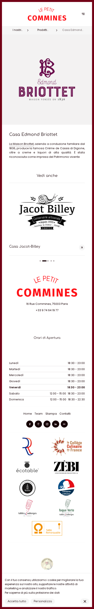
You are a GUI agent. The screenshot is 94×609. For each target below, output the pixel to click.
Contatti (65, 413)
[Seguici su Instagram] (47, 424)
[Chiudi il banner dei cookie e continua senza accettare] (84, 601)
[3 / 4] (51, 261)
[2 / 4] (45, 261)
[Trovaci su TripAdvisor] (64, 424)
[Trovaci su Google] (38, 424)
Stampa (51, 413)
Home (27, 413)
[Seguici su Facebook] (29, 424)
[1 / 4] (40, 261)
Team (39, 413)
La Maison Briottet (21, 144)
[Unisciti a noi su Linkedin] (55, 424)
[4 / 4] (53, 261)
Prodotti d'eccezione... (42, 30)
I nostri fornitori (17, 30)
